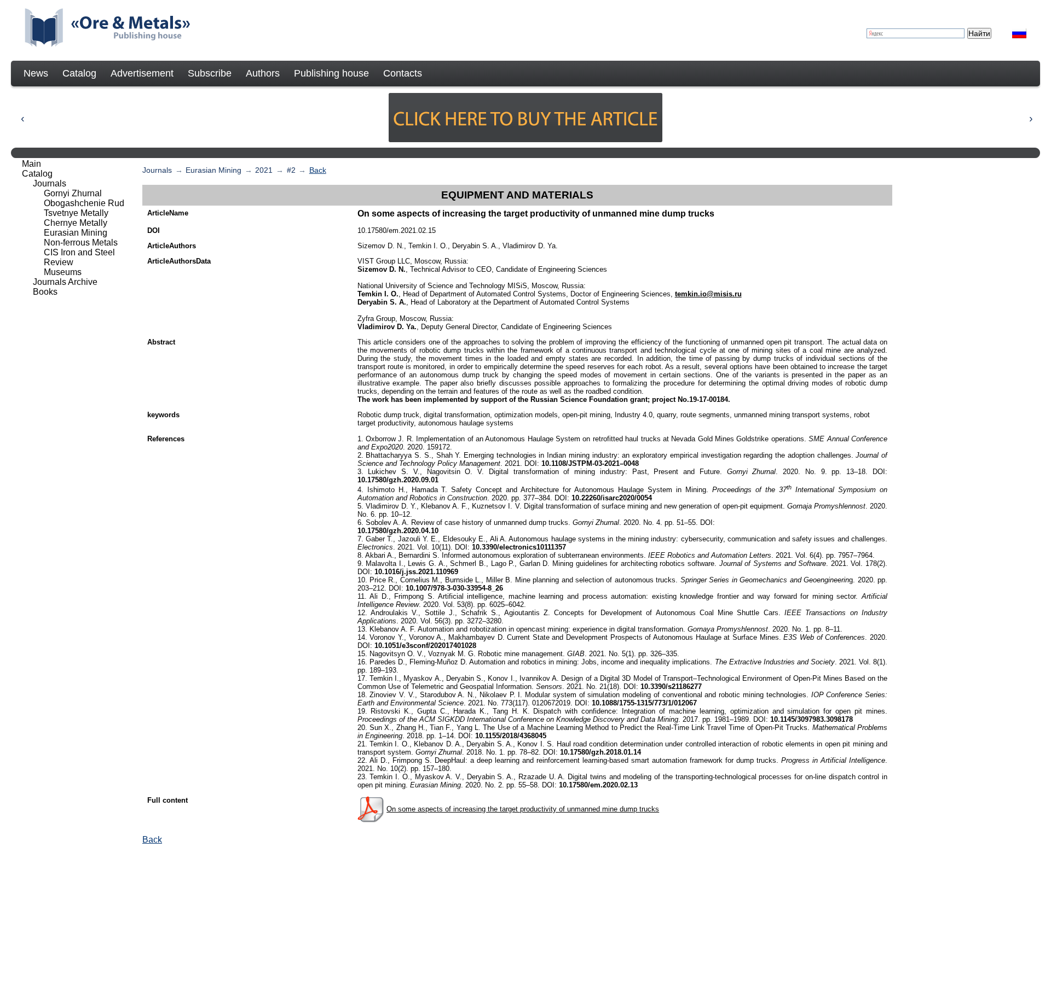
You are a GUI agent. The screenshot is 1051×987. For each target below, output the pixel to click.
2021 (264, 170)
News (36, 73)
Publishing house (331, 73)
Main (31, 163)
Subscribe (210, 73)
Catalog (79, 73)
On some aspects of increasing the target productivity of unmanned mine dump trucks (522, 809)
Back (317, 170)
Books (45, 291)
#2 (291, 170)
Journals (157, 170)
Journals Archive (65, 282)
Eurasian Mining (213, 170)
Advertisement (142, 73)
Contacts (402, 73)
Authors (263, 73)
